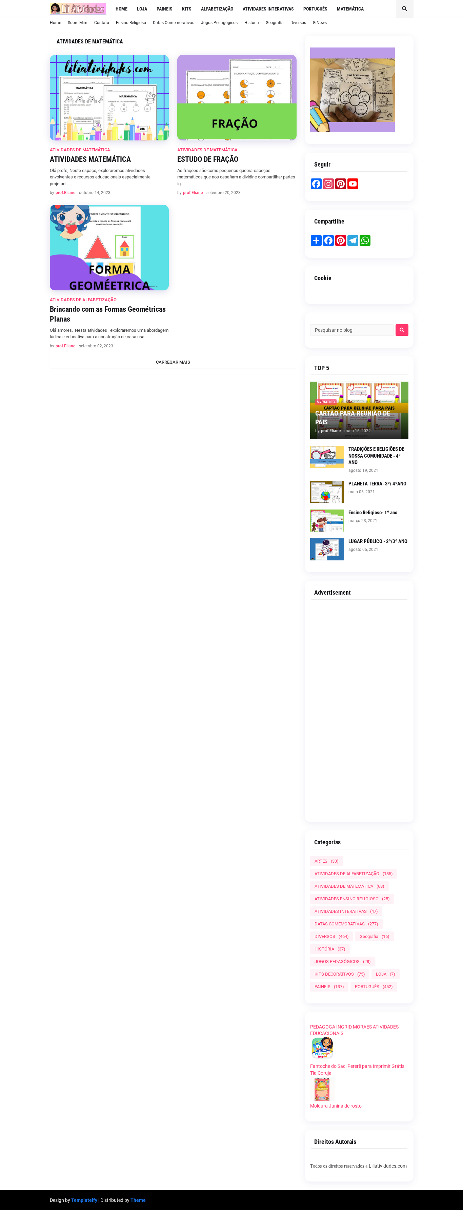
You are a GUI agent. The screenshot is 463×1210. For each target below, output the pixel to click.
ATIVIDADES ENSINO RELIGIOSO (352, 898)
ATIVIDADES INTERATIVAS (346, 911)
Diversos (298, 22)
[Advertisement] (359, 708)
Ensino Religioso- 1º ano (372, 513)
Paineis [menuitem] (165, 9)
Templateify (84, 1200)
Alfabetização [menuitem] (217, 9)
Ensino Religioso (131, 22)
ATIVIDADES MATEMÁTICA (90, 159)
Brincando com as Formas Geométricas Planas (108, 314)
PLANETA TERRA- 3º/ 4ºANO (377, 484)
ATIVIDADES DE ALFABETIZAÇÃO (354, 873)
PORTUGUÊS (374, 986)
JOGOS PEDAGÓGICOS (343, 961)
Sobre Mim (77, 22)
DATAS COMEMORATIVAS (346, 923)
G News (320, 22)
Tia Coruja (320, 1073)
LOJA (385, 974)
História (251, 22)
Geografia (275, 22)
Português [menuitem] (315, 9)
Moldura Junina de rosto (336, 1106)
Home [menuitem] (121, 9)
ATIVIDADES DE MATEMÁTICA (349, 886)
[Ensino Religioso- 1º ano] (327, 521)
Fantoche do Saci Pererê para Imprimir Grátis (357, 1066)
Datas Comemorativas (173, 22)
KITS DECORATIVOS (340, 974)
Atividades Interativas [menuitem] (268, 9)
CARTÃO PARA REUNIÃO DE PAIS (352, 417)
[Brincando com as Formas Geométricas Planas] (109, 247)
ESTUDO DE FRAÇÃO (207, 159)
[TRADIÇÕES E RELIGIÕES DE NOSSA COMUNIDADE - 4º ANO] (327, 457)
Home (55, 22)
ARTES (327, 861)
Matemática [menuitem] (350, 9)
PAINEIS (329, 986)
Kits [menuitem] (187, 9)
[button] (405, 9)
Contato (101, 22)
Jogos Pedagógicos (219, 22)
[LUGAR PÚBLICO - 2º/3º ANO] (327, 549)
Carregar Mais (173, 362)
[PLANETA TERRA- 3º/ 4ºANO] (327, 492)
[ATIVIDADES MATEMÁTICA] (109, 97)
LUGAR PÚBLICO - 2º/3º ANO (377, 541)
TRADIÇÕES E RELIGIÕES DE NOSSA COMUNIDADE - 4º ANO (376, 455)
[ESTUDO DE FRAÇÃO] (237, 97)
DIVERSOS (332, 936)
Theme (138, 1200)
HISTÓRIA (330, 949)
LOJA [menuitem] (142, 9)
